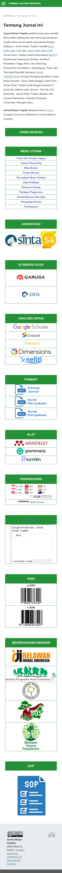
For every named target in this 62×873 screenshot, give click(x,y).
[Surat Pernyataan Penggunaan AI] (31, 417)
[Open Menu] (3, 3)
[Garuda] (31, 280)
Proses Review (31, 172)
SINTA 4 (52, 55)
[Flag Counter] (31, 497)
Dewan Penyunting (31, 163)
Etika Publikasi (31, 182)
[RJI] (31, 664)
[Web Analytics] (23, 502)
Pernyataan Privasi (31, 201)
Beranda (9, 15)
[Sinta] (31, 297)
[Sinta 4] (31, 247)
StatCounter (37, 502)
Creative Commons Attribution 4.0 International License (16, 856)
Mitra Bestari (31, 168)
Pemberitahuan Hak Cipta (31, 197)
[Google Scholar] (31, 329)
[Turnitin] (31, 462)
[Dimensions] (31, 354)
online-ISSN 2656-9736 (40, 50)
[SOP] (31, 816)
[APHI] (31, 680)
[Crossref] (31, 337)
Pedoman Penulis (31, 187)
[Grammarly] (31, 453)
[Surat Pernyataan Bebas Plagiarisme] (31, 405)
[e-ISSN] (31, 625)
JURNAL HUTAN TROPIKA (25, 3)
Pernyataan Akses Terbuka (31, 177)
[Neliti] (31, 362)
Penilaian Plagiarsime (31, 192)
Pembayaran (31, 206)
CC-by (49, 110)
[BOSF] (31, 720)
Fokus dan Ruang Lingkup (31, 158)
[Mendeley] (31, 445)
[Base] (31, 346)
